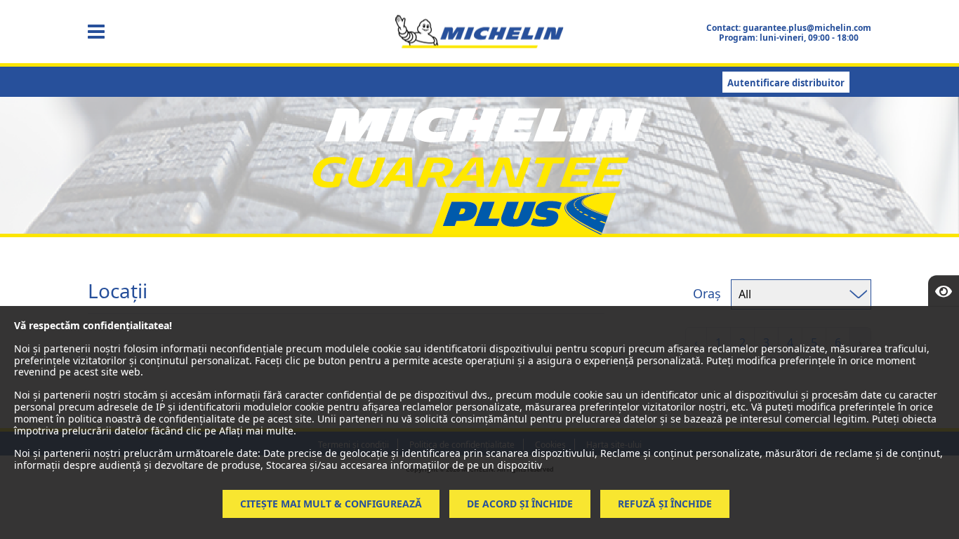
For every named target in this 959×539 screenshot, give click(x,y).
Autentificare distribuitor (786, 82)
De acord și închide (520, 503)
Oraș (707, 293)
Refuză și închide (665, 503)
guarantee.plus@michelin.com (807, 27)
